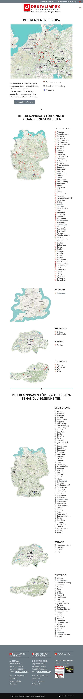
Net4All (42, 696)
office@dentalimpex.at (23, 672)
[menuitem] (80, 8)
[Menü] (80, 8)
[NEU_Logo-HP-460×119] (41, 8)
